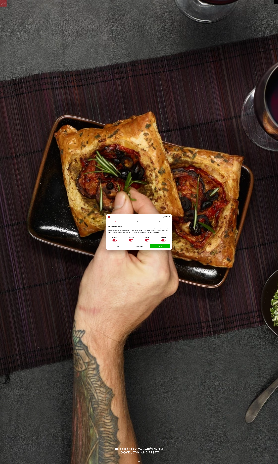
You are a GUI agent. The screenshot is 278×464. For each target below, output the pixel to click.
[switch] (131, 240)
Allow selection (139, 246)
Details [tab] (139, 222)
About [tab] (160, 222)
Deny (118, 246)
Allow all (160, 246)
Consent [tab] (117, 222)
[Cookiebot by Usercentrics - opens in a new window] (163, 217)
